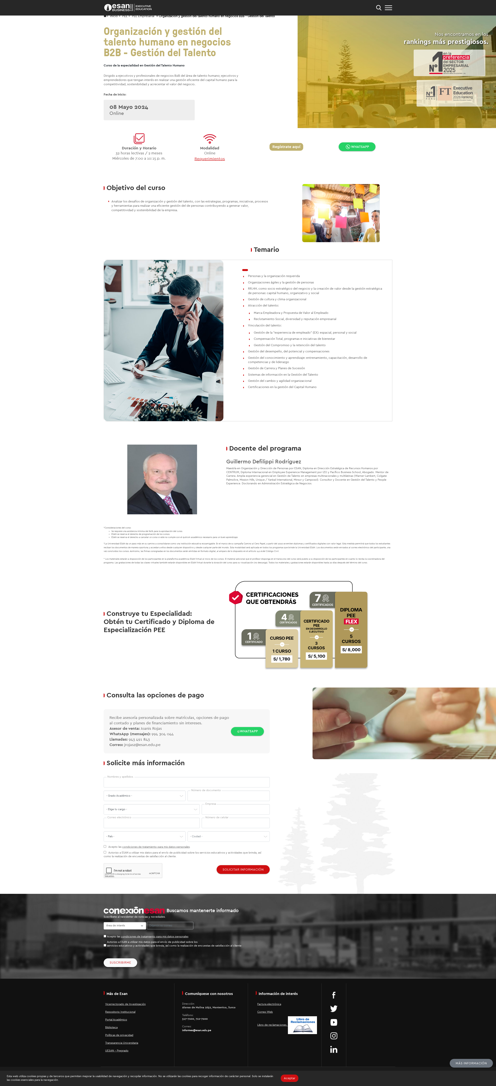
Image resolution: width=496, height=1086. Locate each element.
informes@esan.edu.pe (196, 1030)
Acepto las (147, 936)
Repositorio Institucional (120, 1012)
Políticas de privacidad (119, 1035)
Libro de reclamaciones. (272, 1025)
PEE (124, 16)
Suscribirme (120, 962)
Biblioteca (111, 1027)
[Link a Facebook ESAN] (334, 995)
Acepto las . (149, 847)
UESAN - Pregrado (116, 1050)
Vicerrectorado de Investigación (125, 1004)
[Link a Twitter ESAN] (334, 1008)
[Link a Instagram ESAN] (334, 1036)
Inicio (114, 16)
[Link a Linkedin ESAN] (334, 1049)
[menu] (388, 8)
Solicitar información (243, 869)
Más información (471, 1063)
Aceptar (289, 1078)
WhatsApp (360, 146)
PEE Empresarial (143, 16)
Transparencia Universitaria (121, 1043)
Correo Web (265, 1012)
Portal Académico (116, 1019)
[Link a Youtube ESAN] (334, 1022)
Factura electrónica (269, 1004)
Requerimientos (210, 159)
